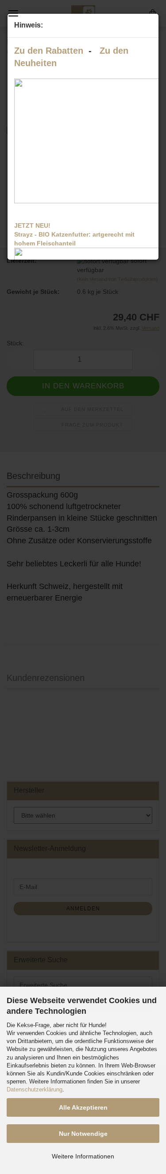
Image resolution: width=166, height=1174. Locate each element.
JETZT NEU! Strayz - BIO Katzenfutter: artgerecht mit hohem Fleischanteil (74, 234)
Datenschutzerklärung (34, 1089)
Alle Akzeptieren (83, 1107)
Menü (13, 13)
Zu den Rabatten (48, 50)
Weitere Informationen (83, 1156)
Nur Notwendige (83, 1133)
